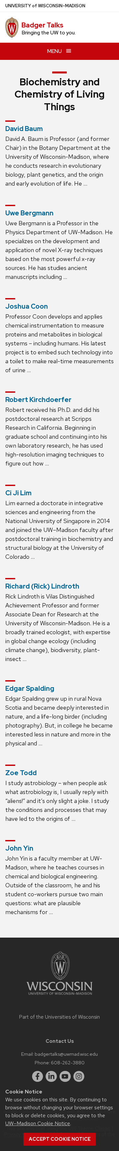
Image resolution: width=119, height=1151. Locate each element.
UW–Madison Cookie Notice (37, 1123)
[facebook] (37, 1076)
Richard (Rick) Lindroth (42, 586)
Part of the (59, 1017)
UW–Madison (45, 6)
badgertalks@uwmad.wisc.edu (66, 1054)
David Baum (24, 128)
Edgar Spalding (29, 688)
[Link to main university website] (59, 996)
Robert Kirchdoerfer (38, 399)
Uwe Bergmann (29, 213)
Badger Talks (42, 25)
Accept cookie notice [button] (60, 1139)
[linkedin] (51, 1076)
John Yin (19, 848)
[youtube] (65, 1076)
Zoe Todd (21, 773)
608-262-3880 (68, 1062)
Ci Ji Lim (18, 493)
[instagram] (79, 1076)
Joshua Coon (26, 306)
